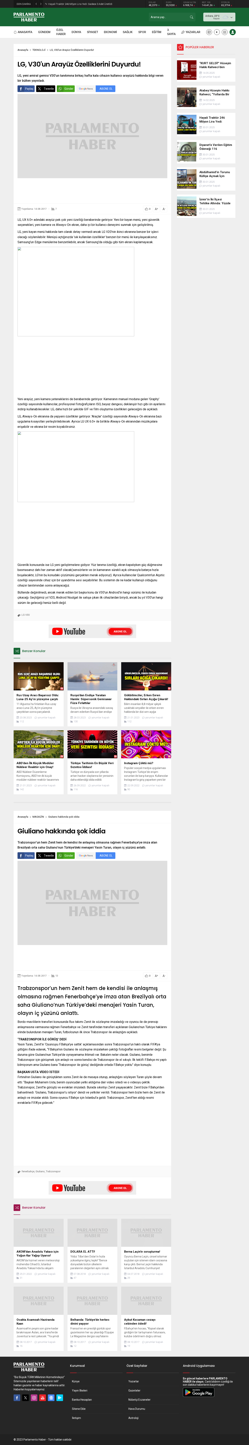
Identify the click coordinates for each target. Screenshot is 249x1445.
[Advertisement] (92, 191)
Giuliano (40, 1171)
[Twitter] (25, 1397)
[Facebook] (17, 1397)
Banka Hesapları (82, 1399)
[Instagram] (34, 1397)
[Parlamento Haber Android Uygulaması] (198, 1396)
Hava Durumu (136, 1408)
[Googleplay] (59, 1397)
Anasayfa (23, 49)
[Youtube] (42, 1397)
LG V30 (26, 614)
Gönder (68, 88)
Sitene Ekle (79, 1408)
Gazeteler (134, 1390)
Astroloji (133, 1418)
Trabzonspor (53, 1171)
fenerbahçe (28, 1171)
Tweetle (49, 88)
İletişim (76, 1418)
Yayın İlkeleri (79, 1390)
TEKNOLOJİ (39, 49)
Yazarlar (133, 1381)
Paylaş (29, 88)
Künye (76, 1381)
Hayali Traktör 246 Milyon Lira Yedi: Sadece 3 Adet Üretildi (80, 4)
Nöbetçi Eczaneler (139, 1399)
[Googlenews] (51, 1397)
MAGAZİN (38, 816)
